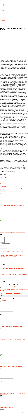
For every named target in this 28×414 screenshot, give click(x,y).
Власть (3, 4)
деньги (22, 251)
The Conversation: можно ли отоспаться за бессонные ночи (11, 218)
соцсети (22, 255)
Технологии (3, 20)
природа (21, 291)
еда (24, 251)
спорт (24, 255)
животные (26, 251)
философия (6, 256)
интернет (6, 252)
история (10, 252)
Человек (3, 6)
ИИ (7, 251)
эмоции (15, 256)
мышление (2, 253)
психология (9, 255)
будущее (18, 251)
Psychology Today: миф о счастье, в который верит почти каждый (12, 379)
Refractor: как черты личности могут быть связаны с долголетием (12, 205)
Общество (3, 5)
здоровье (2, 252)
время (20, 251)
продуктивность (2, 255)
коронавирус (14, 290)
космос (17, 252)
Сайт (1, 246)
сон (20, 255)
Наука (2, 7)
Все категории (4, 300)
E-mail (1, 245)
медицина (22, 290)
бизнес (14, 251)
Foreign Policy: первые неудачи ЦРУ (6, 407)
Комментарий (2, 242)
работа (13, 255)
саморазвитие (17, 255)
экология (9, 256)
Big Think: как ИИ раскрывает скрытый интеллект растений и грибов (14, 274)
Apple (0, 251)
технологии (1, 256)
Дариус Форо (4, 251)
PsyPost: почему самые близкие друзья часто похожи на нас (13, 268)
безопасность (11, 251)
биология (16, 251)
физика (4, 256)
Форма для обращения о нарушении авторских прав (7, 286)
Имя (1, 243)
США (9, 251)
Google (2, 251)
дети (23, 251)
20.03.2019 (3, 26)
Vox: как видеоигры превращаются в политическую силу (12, 262)
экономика (12, 256)
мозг (24, 252)
